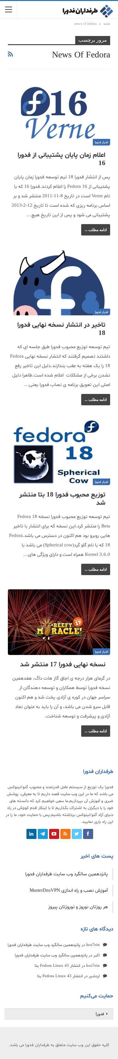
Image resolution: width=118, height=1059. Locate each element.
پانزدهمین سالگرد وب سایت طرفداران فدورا (66, 874)
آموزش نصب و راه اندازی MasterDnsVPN (69, 890)
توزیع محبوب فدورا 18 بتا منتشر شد (62, 499)
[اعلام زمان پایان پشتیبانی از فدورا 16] (59, 113)
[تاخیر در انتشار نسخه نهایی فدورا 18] (59, 282)
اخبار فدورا (101, 142)
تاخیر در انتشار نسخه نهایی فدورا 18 (61, 329)
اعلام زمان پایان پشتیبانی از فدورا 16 (61, 159)
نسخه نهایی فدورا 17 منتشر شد (62, 664)
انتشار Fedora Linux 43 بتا (57, 966)
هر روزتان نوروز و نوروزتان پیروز (78, 907)
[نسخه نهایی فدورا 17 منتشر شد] (59, 622)
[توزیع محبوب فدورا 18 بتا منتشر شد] (59, 452)
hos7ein (93, 945)
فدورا (100, 1014)
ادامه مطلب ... (96, 230)
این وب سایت (72, 794)
